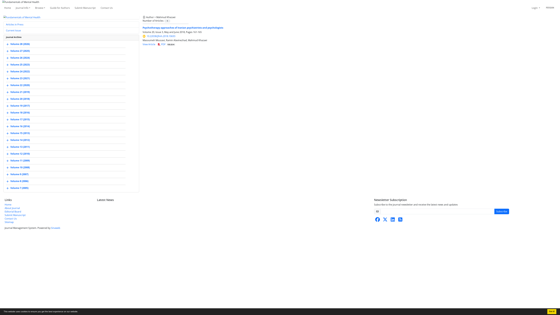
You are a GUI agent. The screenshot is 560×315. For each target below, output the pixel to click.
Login (535, 7)
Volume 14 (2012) (20, 140)
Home (7, 7)
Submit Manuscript (85, 7)
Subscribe (501, 211)
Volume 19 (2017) (20, 105)
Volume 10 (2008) (20, 167)
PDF (167, 44)
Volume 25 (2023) (20, 64)
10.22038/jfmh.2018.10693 (161, 36)
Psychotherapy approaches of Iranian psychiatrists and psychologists (183, 27)
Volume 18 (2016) (20, 112)
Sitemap (9, 222)
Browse (39, 7)
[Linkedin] (392, 220)
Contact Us (107, 7)
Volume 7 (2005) (19, 188)
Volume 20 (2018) (20, 99)
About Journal (12, 208)
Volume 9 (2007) (19, 174)
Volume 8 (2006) (19, 181)
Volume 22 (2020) (20, 85)
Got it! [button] (552, 311)
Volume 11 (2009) (20, 160)
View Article (149, 44)
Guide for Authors (60, 7)
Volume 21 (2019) (20, 92)
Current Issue (13, 30)
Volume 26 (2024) (20, 58)
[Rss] (400, 220)
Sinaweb (55, 228)
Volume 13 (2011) (20, 147)
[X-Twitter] (385, 220)
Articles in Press (14, 24)
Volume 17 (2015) (20, 119)
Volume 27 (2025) (20, 51)
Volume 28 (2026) (20, 44)
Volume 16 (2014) (20, 126)
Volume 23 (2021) (20, 78)
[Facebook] (377, 220)
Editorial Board (13, 211)
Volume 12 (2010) (20, 153)
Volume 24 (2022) (20, 71)
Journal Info (22, 7)
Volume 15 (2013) (20, 133)
